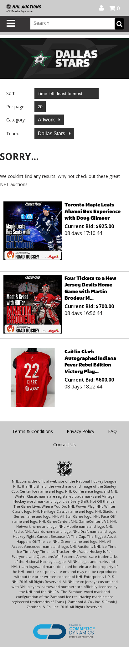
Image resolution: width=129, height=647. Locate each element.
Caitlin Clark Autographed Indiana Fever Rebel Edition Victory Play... (90, 361)
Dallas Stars (52, 133)
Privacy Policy (80, 431)
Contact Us (64, 444)
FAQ (112, 431)
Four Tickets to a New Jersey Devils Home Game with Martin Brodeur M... (90, 288)
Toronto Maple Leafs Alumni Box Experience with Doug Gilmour (92, 211)
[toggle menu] (11, 23)
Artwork (47, 119)
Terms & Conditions (32, 431)
